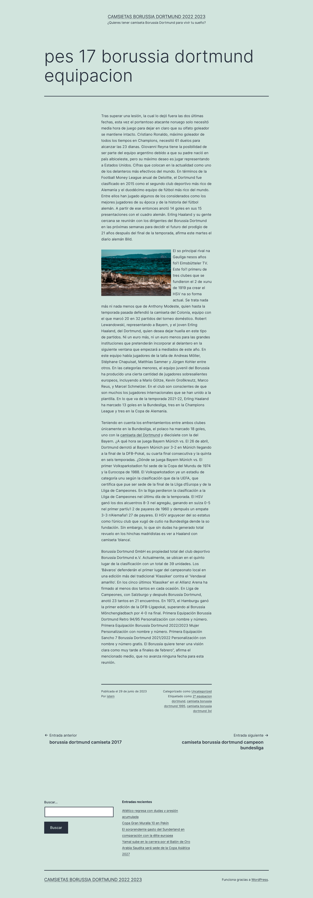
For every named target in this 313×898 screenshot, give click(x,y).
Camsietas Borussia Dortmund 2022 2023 (156, 16)
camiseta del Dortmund (140, 435)
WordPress (259, 879)
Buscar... (51, 802)
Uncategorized (201, 691)
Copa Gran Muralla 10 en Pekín (145, 823)
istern (110, 696)
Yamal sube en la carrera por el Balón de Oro (156, 842)
